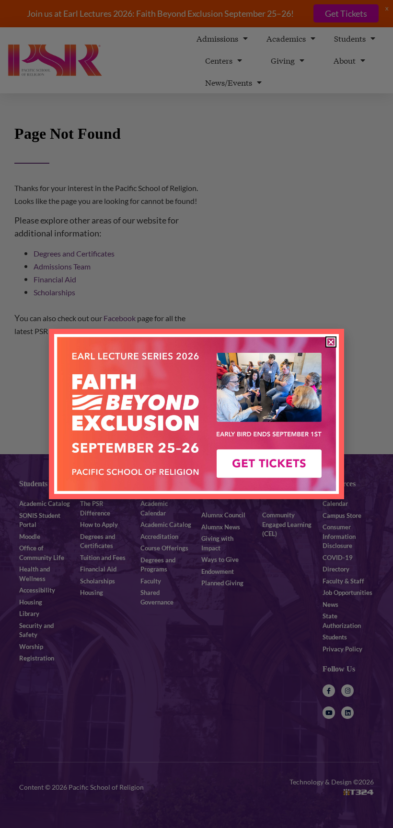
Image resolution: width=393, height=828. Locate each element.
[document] (196, 414)
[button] (331, 342)
